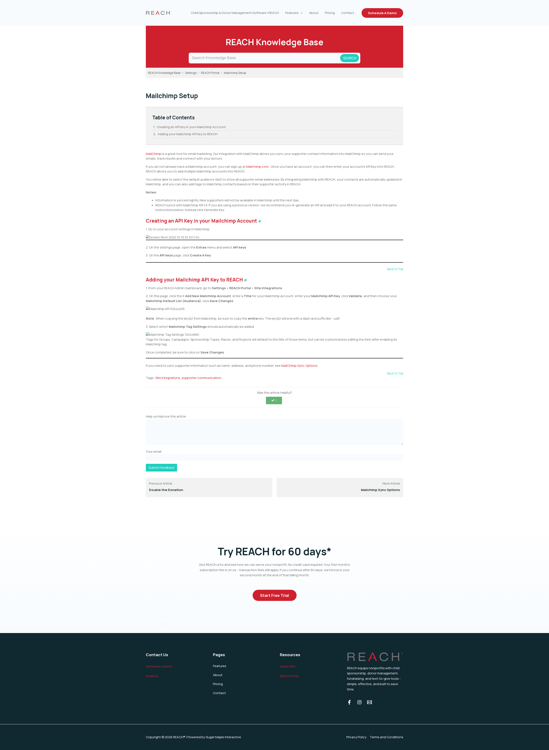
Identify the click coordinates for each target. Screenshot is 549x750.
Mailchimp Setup (235, 73)
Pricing (330, 12)
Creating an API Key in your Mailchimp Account (191, 127)
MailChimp (153, 153)
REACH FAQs (289, 676)
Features (292, 12)
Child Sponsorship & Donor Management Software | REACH (235, 12)
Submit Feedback (161, 467)
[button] (301, 13)
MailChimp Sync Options (299, 365)
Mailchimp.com (257, 166)
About (313, 12)
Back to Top (395, 269)
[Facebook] (349, 702)
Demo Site (287, 666)
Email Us (152, 676)
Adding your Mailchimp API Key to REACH (187, 134)
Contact (347, 12)
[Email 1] (369, 702)
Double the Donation (166, 490)
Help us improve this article (166, 416)
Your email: (154, 451)
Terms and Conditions (386, 737)
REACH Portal (210, 73)
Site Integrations (167, 378)
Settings (190, 73)
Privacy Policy (356, 737)
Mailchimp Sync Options (380, 490)
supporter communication (201, 378)
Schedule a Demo (159, 666)
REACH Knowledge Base (164, 73)
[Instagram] (359, 702)
